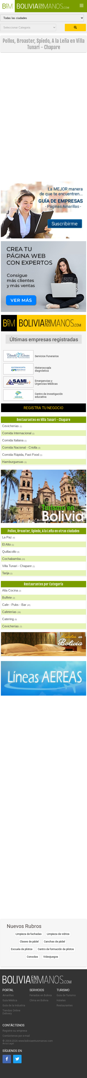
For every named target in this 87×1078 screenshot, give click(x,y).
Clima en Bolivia (39, 1000)
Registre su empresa (15, 1030)
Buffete (8, 597)
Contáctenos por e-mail (16, 1035)
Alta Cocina (11, 590)
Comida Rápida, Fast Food (22, 454)
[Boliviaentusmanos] (7, 6)
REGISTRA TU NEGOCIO (43, 408)
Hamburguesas (14, 462)
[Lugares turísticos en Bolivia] (43, 497)
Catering (9, 619)
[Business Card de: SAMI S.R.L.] (33, 386)
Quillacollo (10, 551)
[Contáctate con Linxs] (43, 277)
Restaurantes (65, 1005)
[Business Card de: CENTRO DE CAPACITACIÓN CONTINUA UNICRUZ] (33, 399)
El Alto (8, 544)
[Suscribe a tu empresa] (43, 178)
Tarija (7, 573)
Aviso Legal (8, 1043)
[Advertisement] (43, 86)
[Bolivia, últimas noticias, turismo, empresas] (37, 982)
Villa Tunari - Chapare (18, 566)
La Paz (8, 537)
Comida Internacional (18, 433)
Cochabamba (13, 559)
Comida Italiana (14, 440)
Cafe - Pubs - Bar (16, 604)
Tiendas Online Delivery (11, 1012)
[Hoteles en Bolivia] (43, 655)
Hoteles (61, 1000)
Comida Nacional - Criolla (21, 447)
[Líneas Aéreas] (43, 678)
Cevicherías (12, 426)
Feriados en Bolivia (41, 995)
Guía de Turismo (66, 995)
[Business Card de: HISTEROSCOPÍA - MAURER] (33, 373)
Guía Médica (10, 1000)
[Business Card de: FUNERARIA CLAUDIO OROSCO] (33, 360)
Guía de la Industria (14, 1005)
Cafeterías (11, 612)
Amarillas (8, 995)
